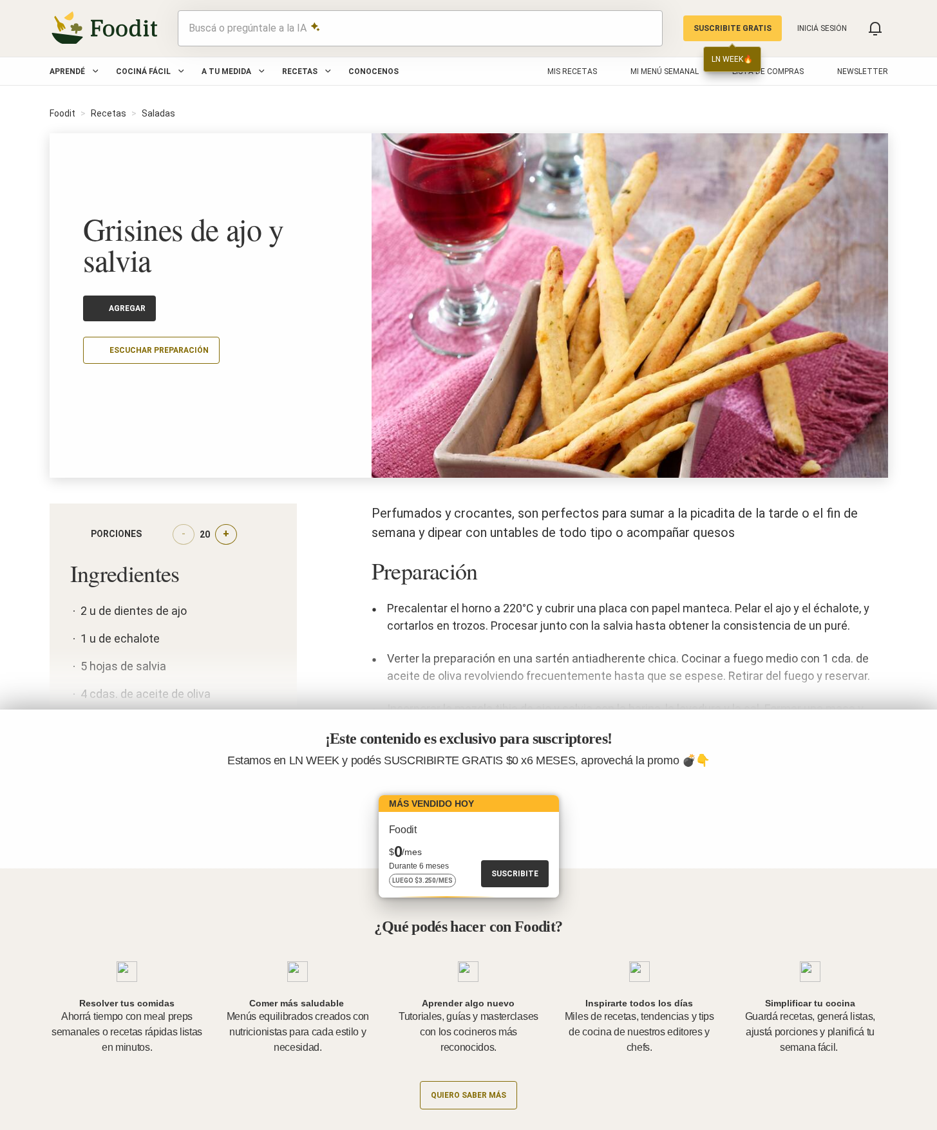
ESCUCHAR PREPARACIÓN (159, 350)
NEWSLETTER (862, 71)
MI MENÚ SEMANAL (664, 71)
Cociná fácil (143, 71)
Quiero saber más (468, 1095)
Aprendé (67, 71)
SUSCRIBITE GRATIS (732, 28)
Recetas (299, 71)
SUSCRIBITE (514, 873)
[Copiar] (91, 388)
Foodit (62, 113)
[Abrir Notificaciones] (875, 28)
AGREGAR (127, 308)
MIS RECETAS (572, 71)
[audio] (646, 28)
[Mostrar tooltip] (152, 534)
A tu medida (226, 71)
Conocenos (373, 71)
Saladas (158, 113)
